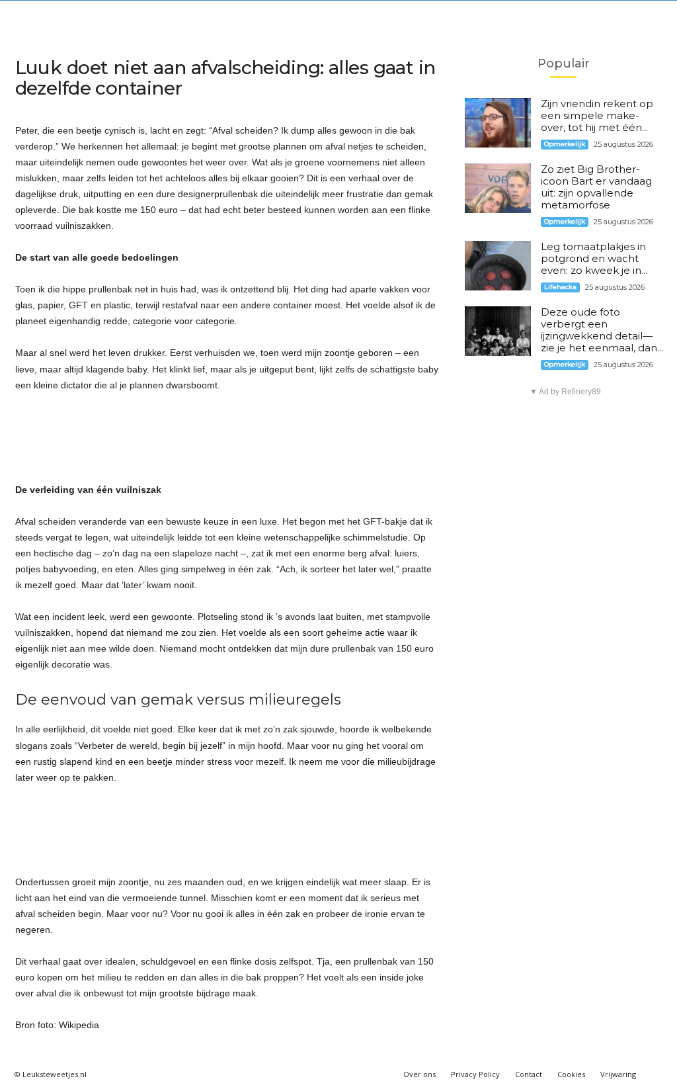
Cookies (571, 1074)
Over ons (419, 1074)
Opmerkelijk (564, 144)
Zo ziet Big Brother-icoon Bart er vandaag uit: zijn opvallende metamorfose (596, 187)
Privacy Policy (475, 1074)
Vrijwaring (618, 1074)
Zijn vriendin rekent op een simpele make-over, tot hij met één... (597, 115)
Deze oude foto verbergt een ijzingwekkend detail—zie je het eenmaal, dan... (602, 330)
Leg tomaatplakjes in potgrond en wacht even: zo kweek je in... (594, 258)
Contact (528, 1074)
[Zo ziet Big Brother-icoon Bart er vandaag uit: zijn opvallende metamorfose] (498, 188)
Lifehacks (560, 287)
